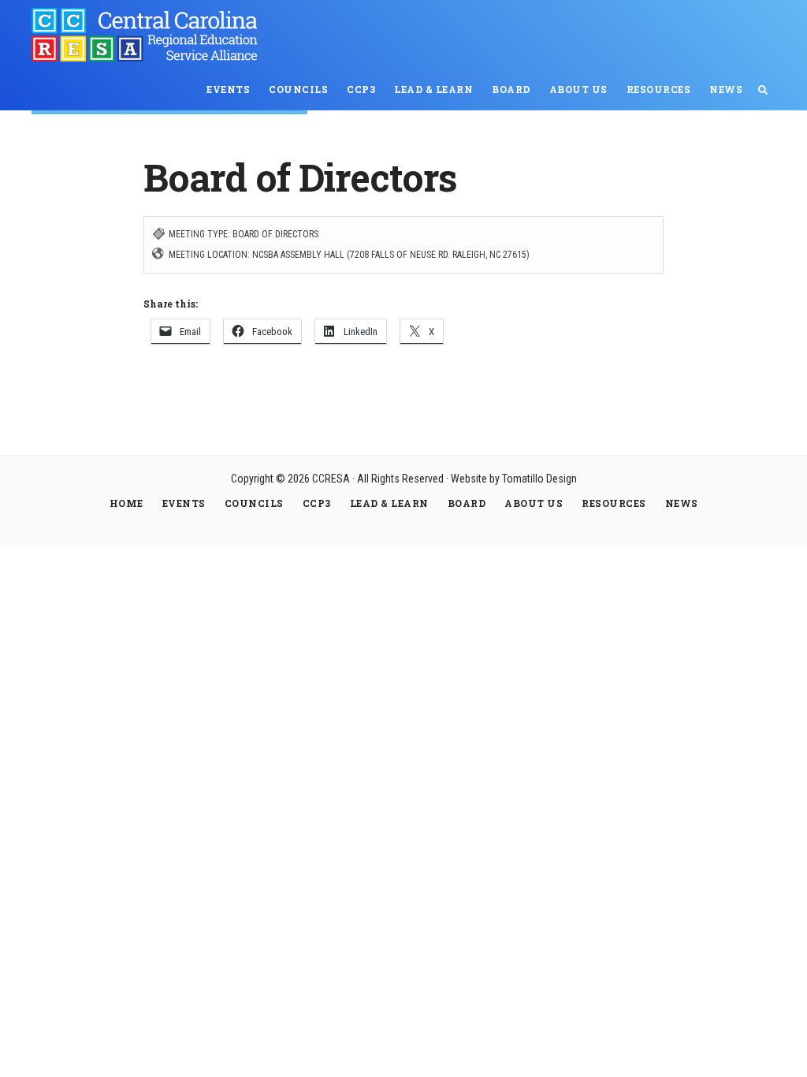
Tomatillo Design (539, 478)
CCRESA (150, 34)
